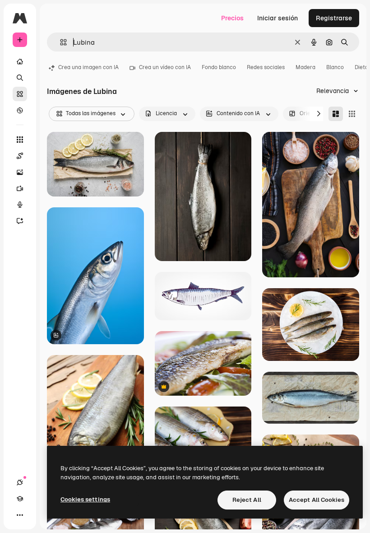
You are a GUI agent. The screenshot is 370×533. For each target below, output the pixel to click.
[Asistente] (20, 221)
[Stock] (20, 94)
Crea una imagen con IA (88, 67)
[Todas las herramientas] (20, 139)
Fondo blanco (219, 67)
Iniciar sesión (277, 18)
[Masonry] (335, 114)
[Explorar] (20, 110)
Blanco (335, 67)
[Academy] (20, 498)
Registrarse (334, 18)
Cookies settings (85, 499)
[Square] (352, 114)
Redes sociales (266, 67)
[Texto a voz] (20, 204)
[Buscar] (20, 77)
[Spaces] (20, 156)
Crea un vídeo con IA (165, 67)
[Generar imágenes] (20, 172)
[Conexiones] (20, 482)
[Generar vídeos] (20, 188)
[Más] (20, 515)
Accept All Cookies (316, 500)
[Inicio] (20, 61)
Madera (305, 67)
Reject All (246, 500)
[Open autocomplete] (59, 42)
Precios (232, 18)
